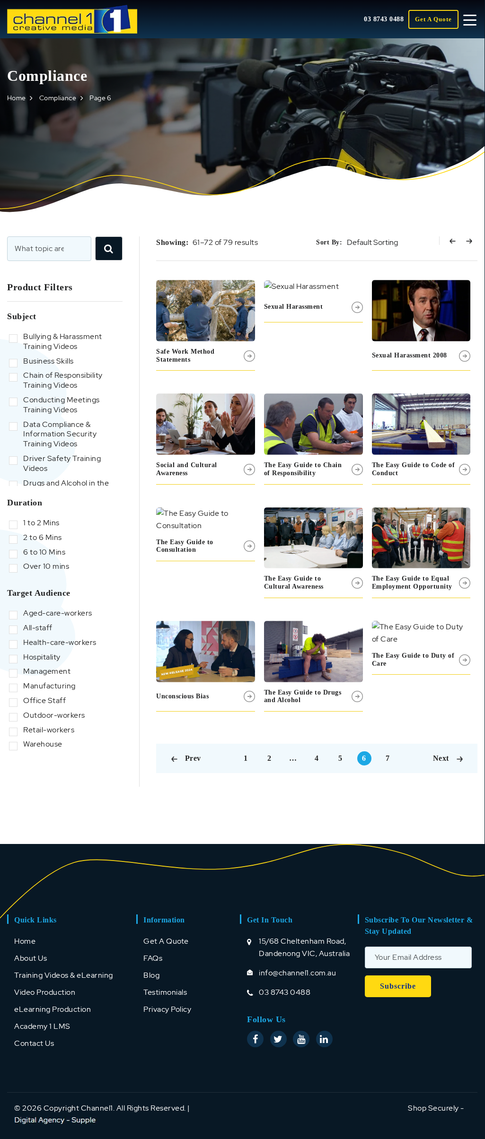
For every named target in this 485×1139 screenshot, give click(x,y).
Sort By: (329, 242)
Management (47, 671)
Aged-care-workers (57, 613)
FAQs (152, 958)
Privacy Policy (167, 1009)
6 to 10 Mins (44, 552)
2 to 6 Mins (42, 537)
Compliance (57, 98)
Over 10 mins (46, 566)
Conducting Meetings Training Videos (61, 405)
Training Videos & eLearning (63, 975)
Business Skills (48, 361)
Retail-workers (48, 730)
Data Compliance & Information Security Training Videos (60, 434)
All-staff (38, 628)
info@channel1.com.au (297, 973)
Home (16, 98)
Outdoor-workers (54, 715)
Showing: (172, 242)
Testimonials (165, 992)
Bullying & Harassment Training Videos (62, 341)
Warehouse (42, 744)
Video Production (44, 992)
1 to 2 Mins (41, 523)
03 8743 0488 (384, 19)
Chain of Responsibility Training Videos (63, 380)
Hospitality (42, 657)
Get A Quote (433, 19)
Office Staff (44, 700)
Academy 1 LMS (42, 1026)
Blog (151, 975)
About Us (30, 958)
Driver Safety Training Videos (62, 463)
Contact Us (34, 1043)
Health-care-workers (60, 642)
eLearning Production (52, 1009)
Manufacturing (49, 686)
